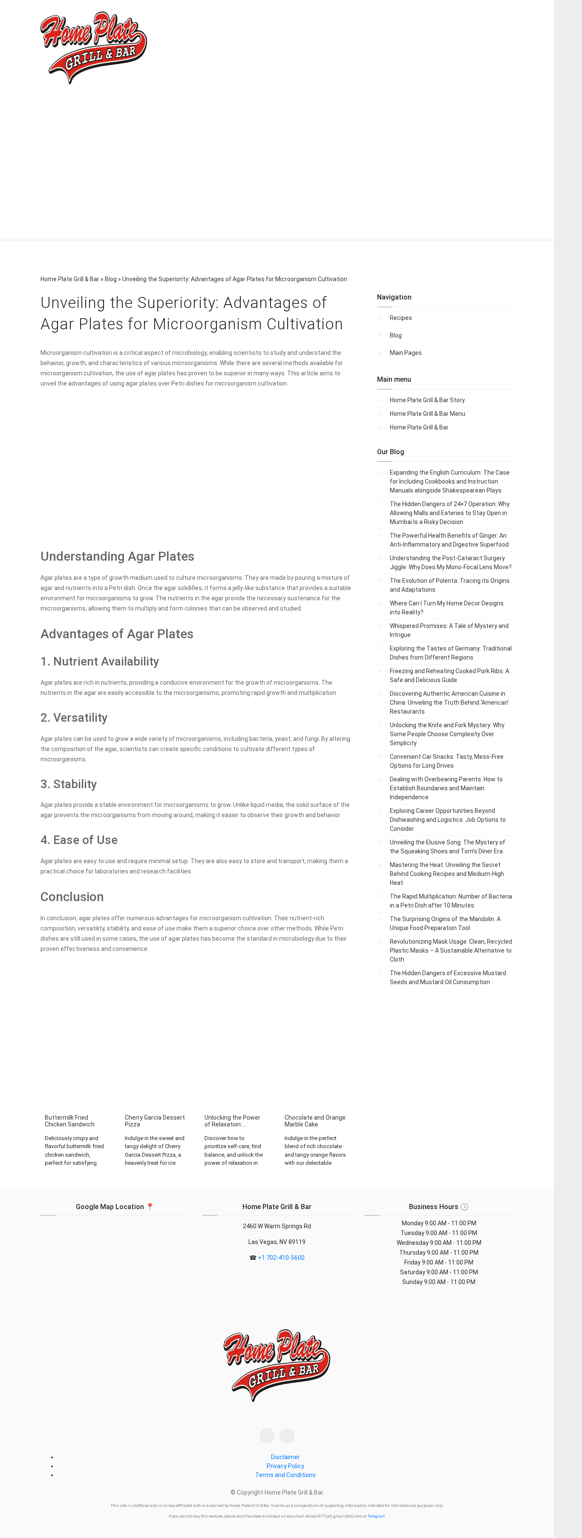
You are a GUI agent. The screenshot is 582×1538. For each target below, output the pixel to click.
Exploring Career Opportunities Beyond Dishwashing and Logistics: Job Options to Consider (448, 819)
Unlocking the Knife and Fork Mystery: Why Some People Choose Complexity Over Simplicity (447, 734)
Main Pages (406, 352)
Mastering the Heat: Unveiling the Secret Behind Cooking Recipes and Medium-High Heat (447, 873)
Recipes (401, 317)
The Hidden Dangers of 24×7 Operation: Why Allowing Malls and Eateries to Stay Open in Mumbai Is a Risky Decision (450, 513)
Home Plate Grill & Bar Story (427, 400)
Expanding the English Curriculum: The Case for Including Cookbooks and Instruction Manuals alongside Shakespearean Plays (450, 481)
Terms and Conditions (285, 1475)
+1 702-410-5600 (281, 1257)
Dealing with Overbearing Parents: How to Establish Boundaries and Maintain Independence (446, 788)
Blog (396, 335)
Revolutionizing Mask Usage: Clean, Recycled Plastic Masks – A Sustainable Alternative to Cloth (451, 950)
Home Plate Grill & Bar (419, 427)
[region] (277, 169)
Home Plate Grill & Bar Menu (427, 413)
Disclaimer (285, 1457)
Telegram (376, 1516)
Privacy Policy (285, 1466)
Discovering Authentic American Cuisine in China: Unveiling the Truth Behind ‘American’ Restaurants (449, 702)
